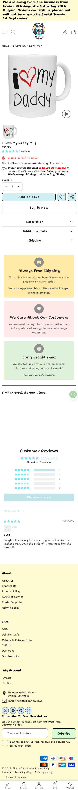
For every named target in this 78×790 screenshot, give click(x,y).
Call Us (6, 645)
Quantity (7, 180)
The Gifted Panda (23, 768)
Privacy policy (43, 772)
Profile (7, 683)
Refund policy (11, 607)
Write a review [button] (39, 497)
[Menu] (4, 32)
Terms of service (12, 596)
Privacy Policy (11, 591)
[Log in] (64, 32)
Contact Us (9, 586)
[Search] (13, 32)
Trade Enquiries (12, 602)
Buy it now (39, 208)
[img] (12, 521)
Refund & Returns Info (17, 640)
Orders (7, 677)
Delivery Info (10, 634)
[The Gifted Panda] (39, 32)
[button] (73, 32)
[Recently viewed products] (73, 394)
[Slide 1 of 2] (10, 132)
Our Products (10, 656)
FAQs (5, 629)
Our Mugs (8, 650)
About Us (7, 580)
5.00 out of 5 (49, 458)
